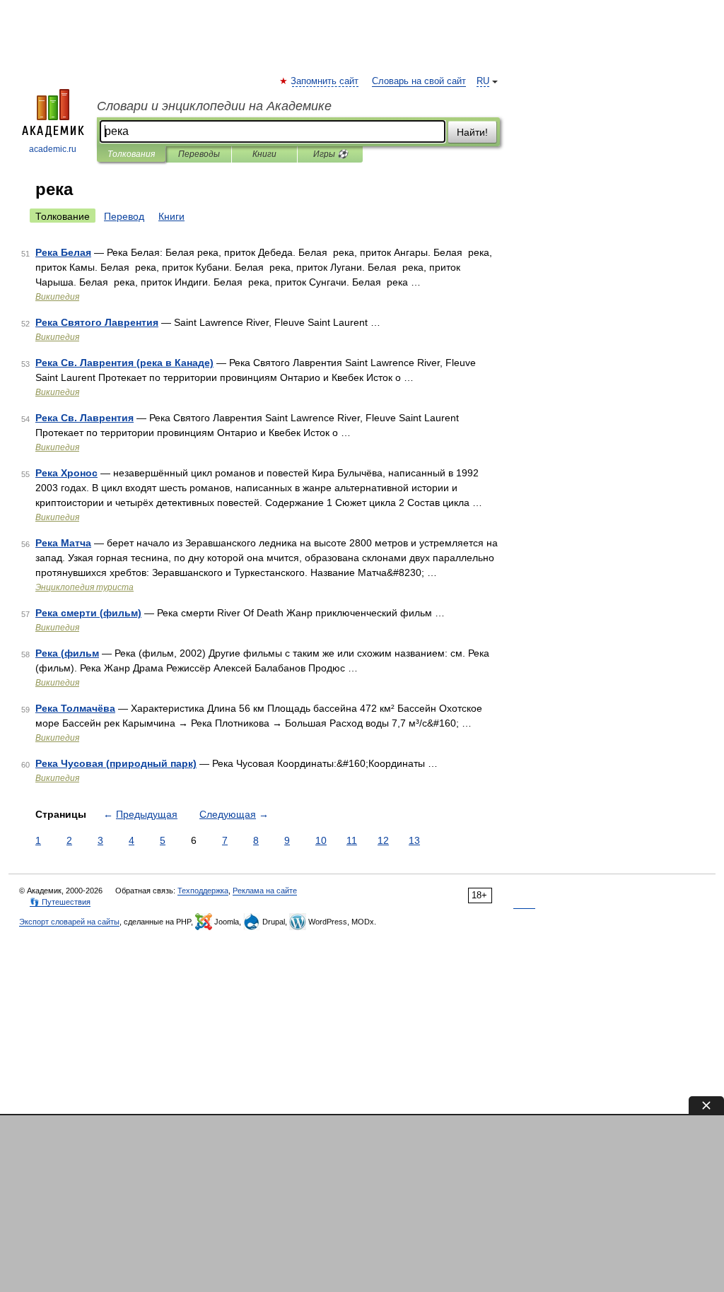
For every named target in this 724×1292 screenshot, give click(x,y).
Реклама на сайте (265, 890)
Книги (264, 154)
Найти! (472, 132)
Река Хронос (66, 472)
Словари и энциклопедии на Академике (214, 106)
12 (383, 840)
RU (483, 81)
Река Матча (63, 542)
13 (414, 840)
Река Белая (63, 252)
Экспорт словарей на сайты (69, 921)
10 (321, 840)
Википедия (57, 297)
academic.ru (52, 149)
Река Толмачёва (75, 708)
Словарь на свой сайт (419, 81)
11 (351, 840)
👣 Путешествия (60, 902)
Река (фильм (67, 653)
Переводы (199, 154)
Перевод (124, 216)
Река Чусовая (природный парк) (116, 763)
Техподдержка (202, 890)
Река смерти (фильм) (88, 612)
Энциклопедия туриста (84, 587)
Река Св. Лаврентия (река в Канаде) (124, 362)
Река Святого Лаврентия (96, 322)
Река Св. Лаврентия (84, 417)
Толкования (131, 154)
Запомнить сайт (325, 81)
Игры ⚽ (330, 154)
